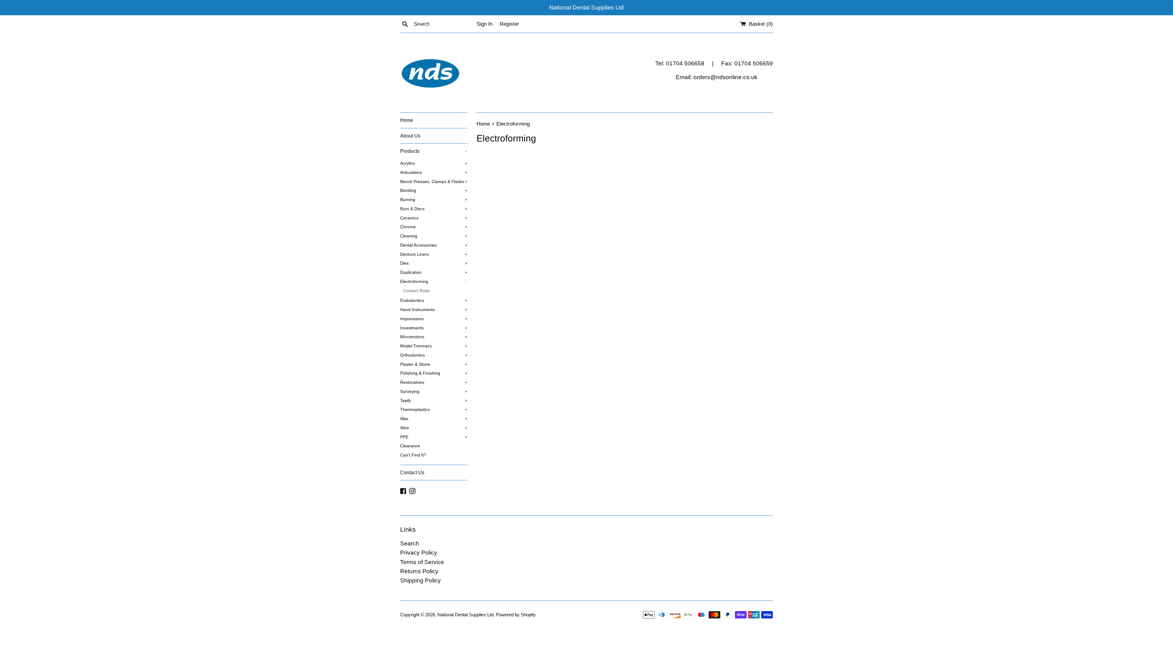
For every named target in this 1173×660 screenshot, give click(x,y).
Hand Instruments (433, 309)
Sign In (484, 24)
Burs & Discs (433, 209)
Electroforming (433, 281)
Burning (433, 199)
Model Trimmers (433, 346)
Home (406, 120)
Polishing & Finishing (433, 373)
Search (409, 543)
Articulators (433, 172)
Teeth (433, 400)
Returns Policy (419, 571)
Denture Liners (433, 254)
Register (509, 24)
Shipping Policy (420, 580)
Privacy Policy (418, 552)
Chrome (433, 227)
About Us (410, 135)
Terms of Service (422, 562)
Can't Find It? (413, 455)
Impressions (433, 319)
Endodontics (433, 300)
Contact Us (412, 472)
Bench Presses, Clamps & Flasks (433, 181)
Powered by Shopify (516, 614)
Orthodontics (433, 355)
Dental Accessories (433, 245)
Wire (433, 428)
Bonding (433, 190)
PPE (433, 437)
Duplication (433, 272)
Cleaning (433, 236)
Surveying (433, 391)
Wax (433, 418)
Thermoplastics (433, 409)
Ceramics (433, 218)
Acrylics (433, 163)
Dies (433, 263)
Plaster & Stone (433, 364)
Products (433, 151)
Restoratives (433, 382)
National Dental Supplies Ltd (465, 614)
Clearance (410, 446)
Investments (433, 328)
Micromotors (433, 337)
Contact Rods (416, 290)
